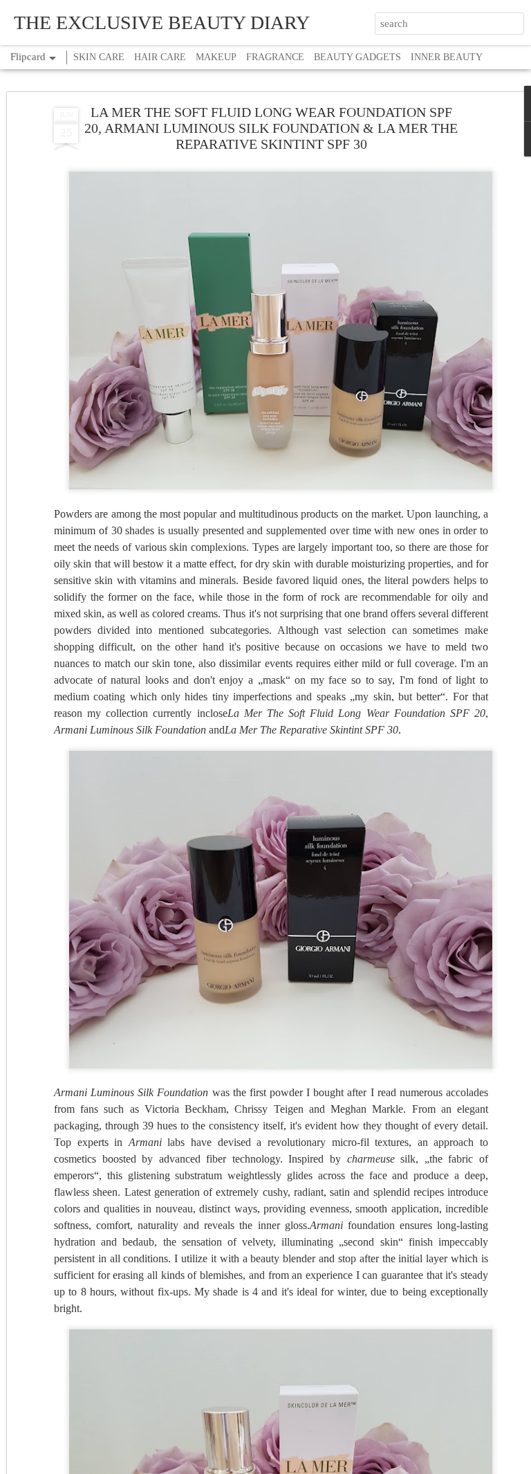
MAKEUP (216, 57)
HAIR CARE (160, 57)
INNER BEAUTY (447, 57)
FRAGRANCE (275, 57)
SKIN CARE (98, 57)
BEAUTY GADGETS (357, 57)
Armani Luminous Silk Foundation (131, 1092)
